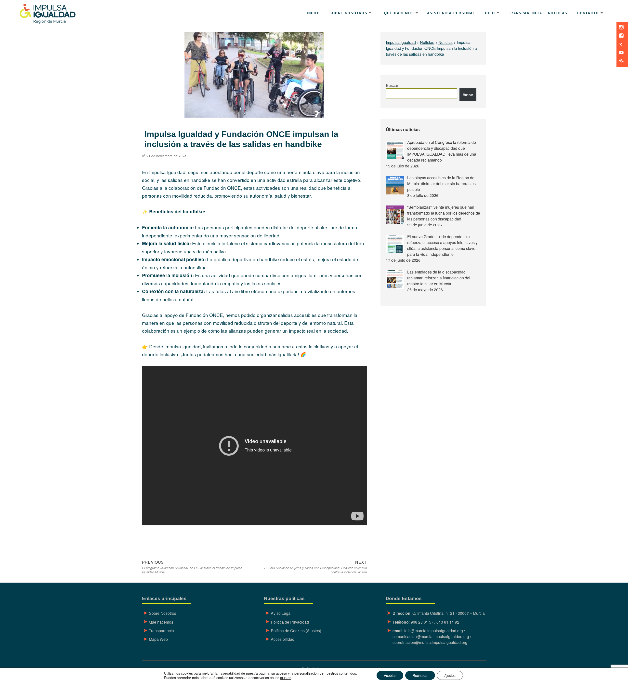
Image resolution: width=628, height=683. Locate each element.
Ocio (490, 13)
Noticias (558, 13)
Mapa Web (158, 639)
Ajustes (450, 675)
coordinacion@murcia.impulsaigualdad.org (429, 642)
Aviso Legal (281, 613)
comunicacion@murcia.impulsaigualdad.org (430, 636)
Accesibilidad (282, 639)
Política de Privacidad (290, 622)
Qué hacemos (399, 13)
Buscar (392, 85)
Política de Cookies (288, 630)
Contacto (588, 13)
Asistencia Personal (451, 13)
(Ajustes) (313, 630)
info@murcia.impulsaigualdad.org (433, 630)
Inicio (313, 13)
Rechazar (420, 675)
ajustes (285, 677)
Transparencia (525, 13)
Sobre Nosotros (162, 613)
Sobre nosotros (348, 13)
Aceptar (390, 675)
